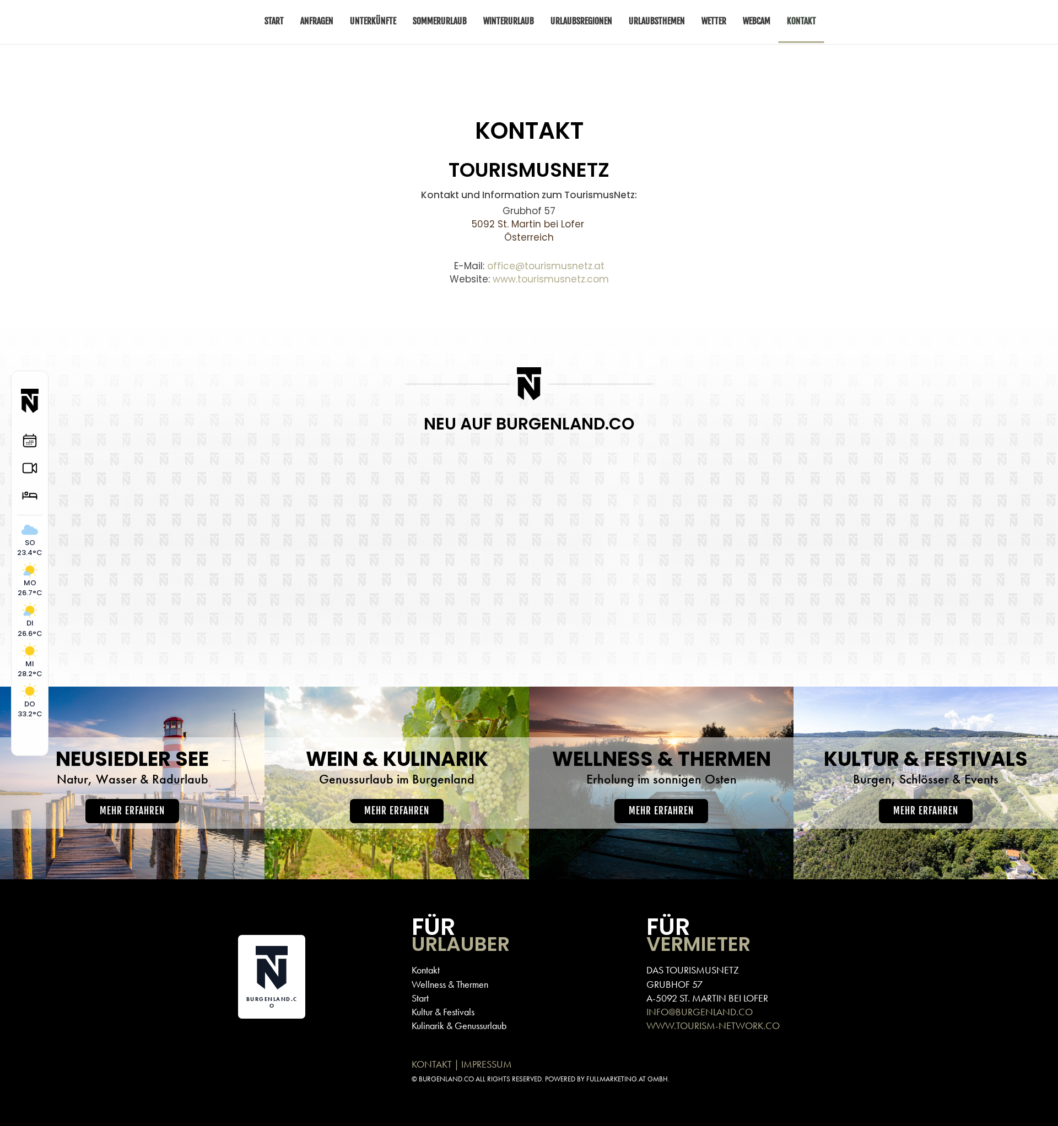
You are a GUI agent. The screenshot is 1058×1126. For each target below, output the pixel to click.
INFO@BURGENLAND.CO (699, 1011)
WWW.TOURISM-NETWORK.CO (713, 1025)
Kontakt (426, 970)
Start (420, 998)
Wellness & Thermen (450, 984)
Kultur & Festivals (443, 1011)
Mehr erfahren (132, 811)
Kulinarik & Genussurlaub (459, 1025)
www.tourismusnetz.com (551, 279)
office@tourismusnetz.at (545, 266)
